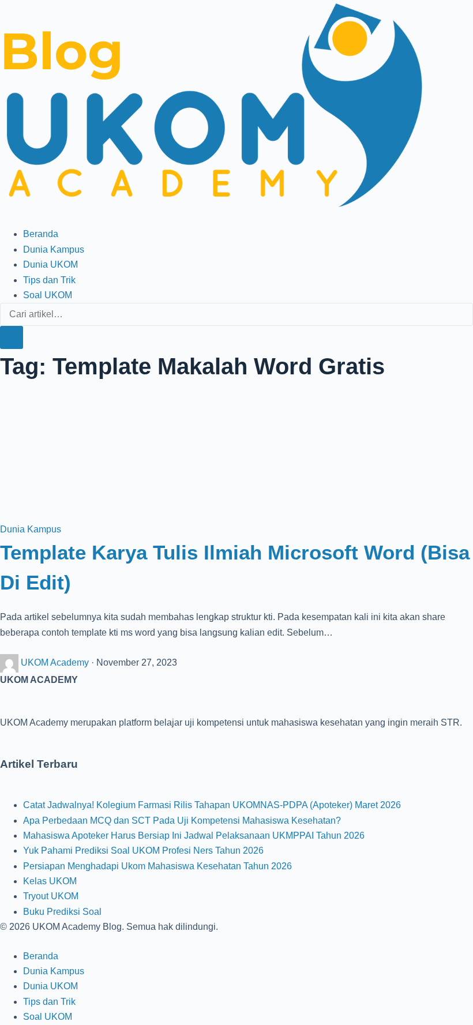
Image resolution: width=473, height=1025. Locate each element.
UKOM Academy (56, 662)
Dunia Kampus (53, 249)
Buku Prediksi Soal (62, 912)
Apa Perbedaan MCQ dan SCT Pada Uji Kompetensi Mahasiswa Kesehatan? (182, 820)
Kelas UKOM (50, 881)
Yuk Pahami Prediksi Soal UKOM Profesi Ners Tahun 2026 (143, 850)
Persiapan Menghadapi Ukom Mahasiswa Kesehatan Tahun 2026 (157, 866)
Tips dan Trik (49, 280)
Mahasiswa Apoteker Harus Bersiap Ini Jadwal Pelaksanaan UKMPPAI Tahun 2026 (194, 835)
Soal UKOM (47, 295)
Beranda (40, 234)
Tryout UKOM (50, 896)
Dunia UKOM (50, 264)
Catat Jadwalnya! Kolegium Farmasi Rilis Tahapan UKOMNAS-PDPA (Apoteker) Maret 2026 (212, 805)
